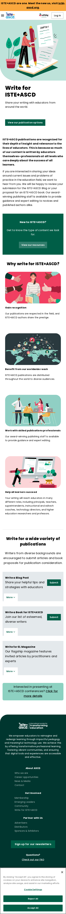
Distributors (21, 826)
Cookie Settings (33, 889)
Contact (19, 785)
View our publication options (25, 122)
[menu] (2, 15)
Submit (54, 582)
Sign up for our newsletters (33, 844)
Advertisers (21, 822)
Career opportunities (26, 777)
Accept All (32, 907)
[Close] (62, 872)
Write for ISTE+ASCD (26, 810)
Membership (22, 798)
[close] (63, 3)
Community (22, 806)
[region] (33, 891)
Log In (57, 15)
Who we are (21, 773)
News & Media (22, 781)
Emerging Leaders (25, 802)
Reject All (33, 898)
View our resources (33, 245)
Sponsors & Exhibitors (27, 830)
